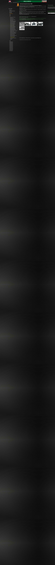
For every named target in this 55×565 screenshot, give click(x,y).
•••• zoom (10, 39)
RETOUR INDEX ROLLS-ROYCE (16, 2)
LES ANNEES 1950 (11, 45)
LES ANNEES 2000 (11, 49)
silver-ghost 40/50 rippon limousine (12, 21)
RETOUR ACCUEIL (10, 2)
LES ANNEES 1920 (11, 42)
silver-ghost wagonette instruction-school (13, 35)
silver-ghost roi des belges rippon (12, 26)
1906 (9, 15)
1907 (9, 16)
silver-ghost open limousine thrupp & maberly (13, 30)
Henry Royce (10, 11)
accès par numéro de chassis (12, 10)
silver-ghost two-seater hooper (12, 36)
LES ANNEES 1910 (11, 41)
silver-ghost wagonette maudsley (12, 23)
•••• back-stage (10, 38)
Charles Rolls (10, 12)
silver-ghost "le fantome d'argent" (12, 22)
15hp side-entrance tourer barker (12, 19)
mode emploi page (11, 50)
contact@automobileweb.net (33, 16)
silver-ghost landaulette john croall (12, 29)
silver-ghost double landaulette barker (12, 33)
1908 (9, 40)
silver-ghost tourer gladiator (11, 24)
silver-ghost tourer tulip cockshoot (12, 32)
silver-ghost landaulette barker (12, 27)
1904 (9, 14)
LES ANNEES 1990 (11, 48)
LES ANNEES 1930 (11, 43)
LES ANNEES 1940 (11, 44)
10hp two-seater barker (11, 18)
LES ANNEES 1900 (11, 13)
